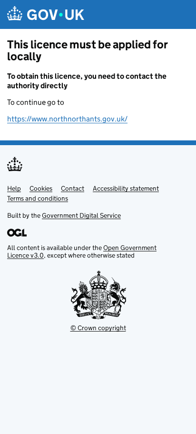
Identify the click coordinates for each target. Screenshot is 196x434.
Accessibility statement (126, 188)
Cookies (40, 188)
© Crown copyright (98, 327)
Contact (72, 188)
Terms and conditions (37, 198)
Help (14, 188)
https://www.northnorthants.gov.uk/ (67, 118)
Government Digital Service (81, 215)
